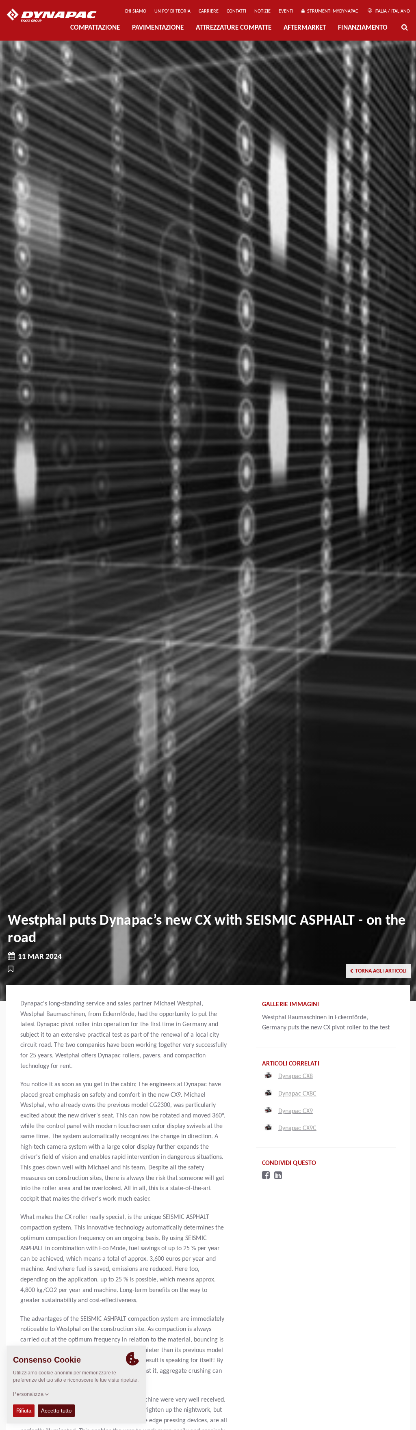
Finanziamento (363, 27)
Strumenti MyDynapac (331, 11)
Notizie (262, 11)
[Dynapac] (57, 16)
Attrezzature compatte (233, 27)
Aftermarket (305, 27)
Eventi (286, 11)
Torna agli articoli (381, 971)
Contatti (236, 11)
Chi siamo (135, 11)
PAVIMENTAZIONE (158, 27)
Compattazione (95, 27)
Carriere (209, 11)
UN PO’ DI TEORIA (172, 11)
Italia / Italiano (391, 11)
